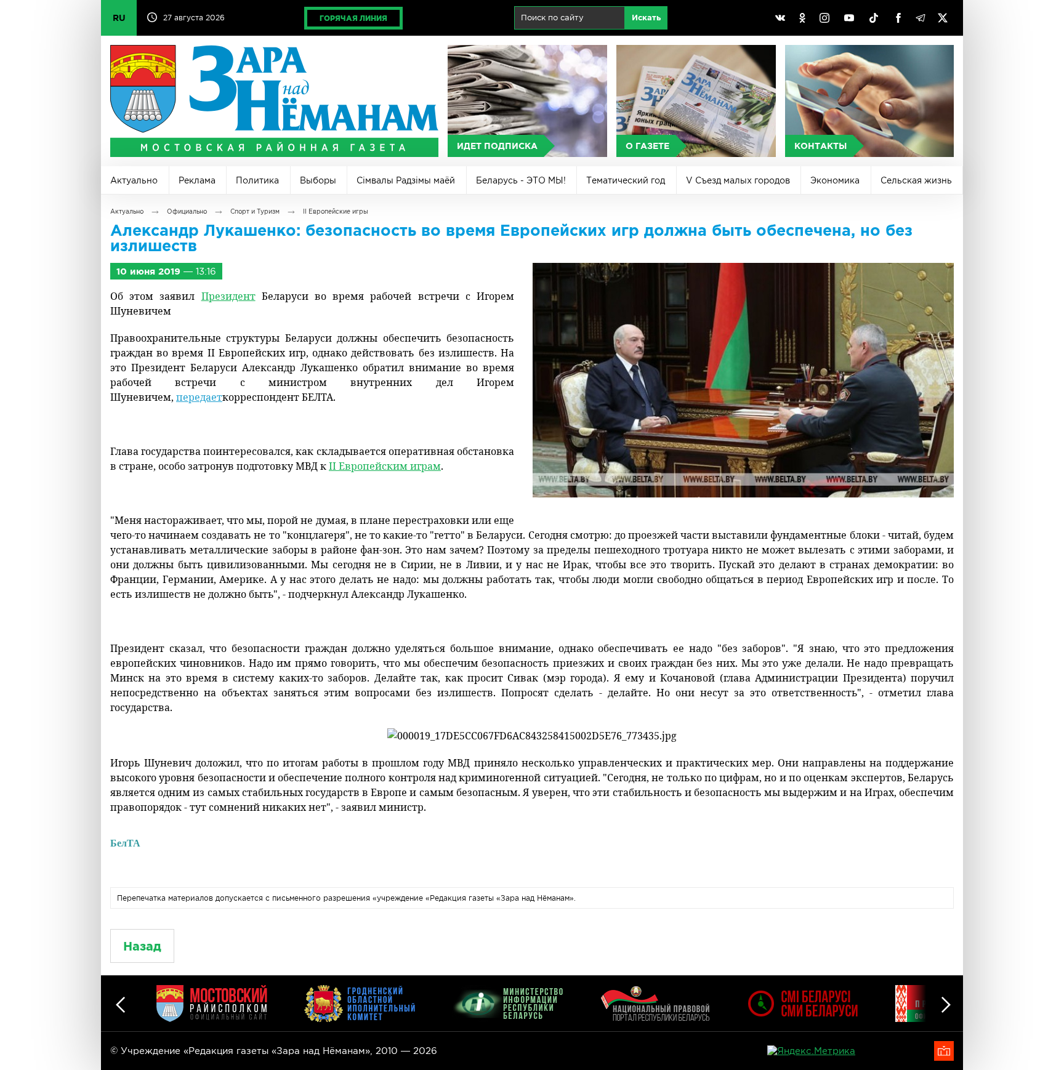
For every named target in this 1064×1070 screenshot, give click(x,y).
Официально (187, 211)
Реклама (197, 180)
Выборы (318, 180)
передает (199, 397)
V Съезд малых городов (738, 180)
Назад (142, 946)
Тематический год (625, 180)
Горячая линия (353, 18)
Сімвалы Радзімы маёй (406, 180)
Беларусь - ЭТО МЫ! (521, 180)
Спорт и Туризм (255, 211)
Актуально (134, 180)
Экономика (835, 180)
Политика (257, 180)
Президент (228, 296)
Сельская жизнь (916, 180)
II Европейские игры (335, 211)
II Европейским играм (385, 466)
